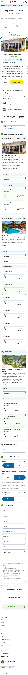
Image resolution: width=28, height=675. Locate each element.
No (8, 465)
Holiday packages (6, 5)
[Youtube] (7, 656)
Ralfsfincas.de (5, 653)
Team (2, 622)
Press (2, 636)
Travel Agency (5, 634)
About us (3, 619)
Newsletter (4, 648)
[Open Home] (14, 2)
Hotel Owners (4, 631)
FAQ (2, 628)
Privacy (3, 642)
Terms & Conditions (6, 645)
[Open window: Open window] (26, 2)
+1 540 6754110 (10, 662)
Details (5, 82)
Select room (16, 82)
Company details (5, 639)
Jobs (2, 650)
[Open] (2, 2)
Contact (3, 625)
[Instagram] (4, 656)
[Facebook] (2, 656)
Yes (19, 465)
